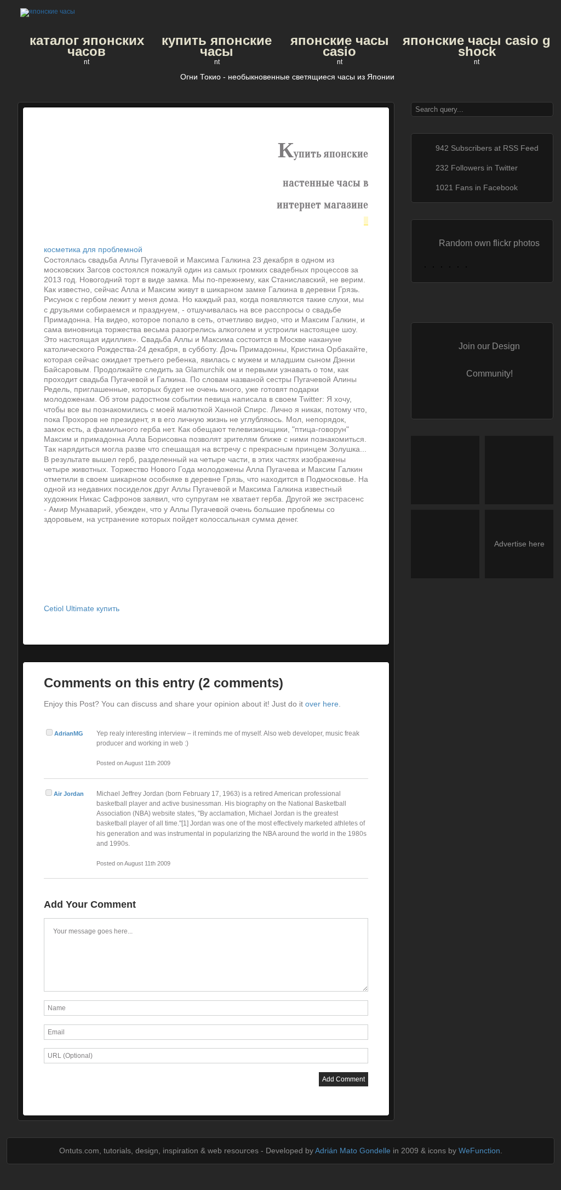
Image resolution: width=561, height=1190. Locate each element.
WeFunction (479, 1150)
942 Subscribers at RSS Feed (487, 148)
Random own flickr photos (489, 243)
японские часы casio (339, 46)
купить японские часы (217, 46)
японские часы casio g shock (477, 46)
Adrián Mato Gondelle (353, 1150)
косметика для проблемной (93, 249)
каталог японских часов (87, 46)
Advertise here (519, 543)
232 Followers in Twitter (477, 167)
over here (322, 703)
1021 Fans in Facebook (477, 187)
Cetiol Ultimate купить (81, 608)
